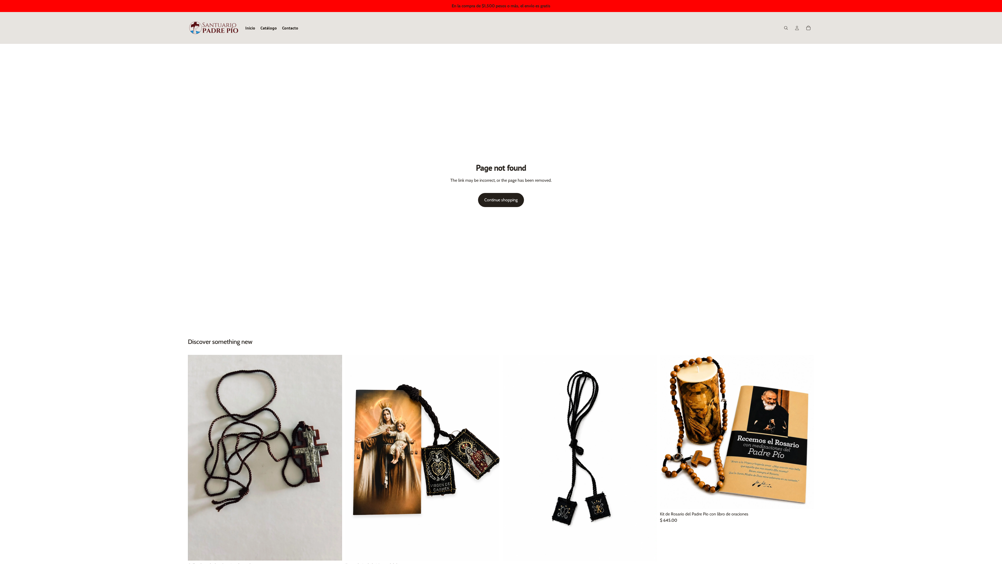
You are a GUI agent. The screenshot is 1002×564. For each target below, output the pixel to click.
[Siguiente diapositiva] (806, 432)
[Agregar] (334, 552)
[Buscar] (786, 28)
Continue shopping (501, 199)
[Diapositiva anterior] (668, 432)
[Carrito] (808, 28)
